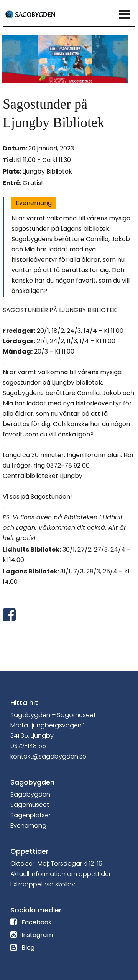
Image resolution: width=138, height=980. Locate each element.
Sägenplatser (30, 815)
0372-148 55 (28, 746)
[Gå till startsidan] (39, 14)
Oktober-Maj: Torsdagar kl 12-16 (56, 863)
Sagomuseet (29, 804)
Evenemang (34, 202)
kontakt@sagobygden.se (48, 756)
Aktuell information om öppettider (60, 873)
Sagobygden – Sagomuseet (53, 715)
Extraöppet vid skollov (42, 884)
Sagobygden (30, 794)
